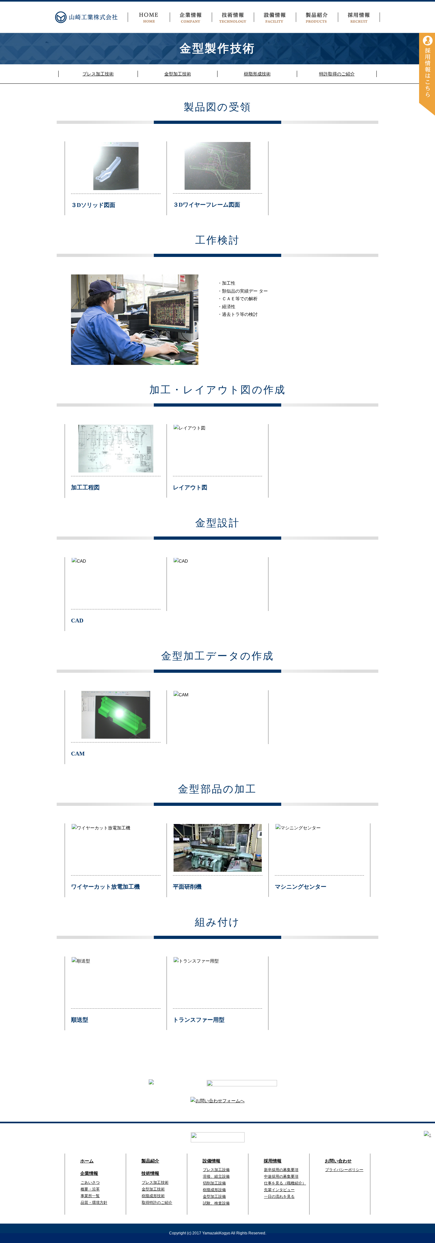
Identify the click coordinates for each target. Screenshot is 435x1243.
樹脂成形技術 (153, 1196)
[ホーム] (149, 17)
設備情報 (211, 1161)
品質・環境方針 (94, 1202)
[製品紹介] (317, 17)
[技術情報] (233, 17)
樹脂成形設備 (214, 1190)
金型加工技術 (177, 73)
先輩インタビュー (279, 1190)
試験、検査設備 (216, 1203)
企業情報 (89, 1173)
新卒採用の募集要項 (281, 1170)
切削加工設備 (214, 1183)
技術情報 (150, 1173)
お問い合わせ (338, 1161)
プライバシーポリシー (344, 1170)
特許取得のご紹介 (337, 73)
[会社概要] (191, 17)
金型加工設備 (214, 1196)
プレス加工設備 (216, 1170)
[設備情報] (275, 17)
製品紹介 (150, 1161)
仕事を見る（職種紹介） (285, 1183)
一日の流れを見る (279, 1196)
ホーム (87, 1161)
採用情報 (273, 1161)
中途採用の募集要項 (281, 1176)
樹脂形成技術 (257, 73)
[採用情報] (427, 73)
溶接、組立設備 (216, 1176)
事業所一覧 (90, 1196)
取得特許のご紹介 (157, 1202)
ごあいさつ (90, 1182)
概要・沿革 (90, 1189)
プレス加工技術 (98, 73)
